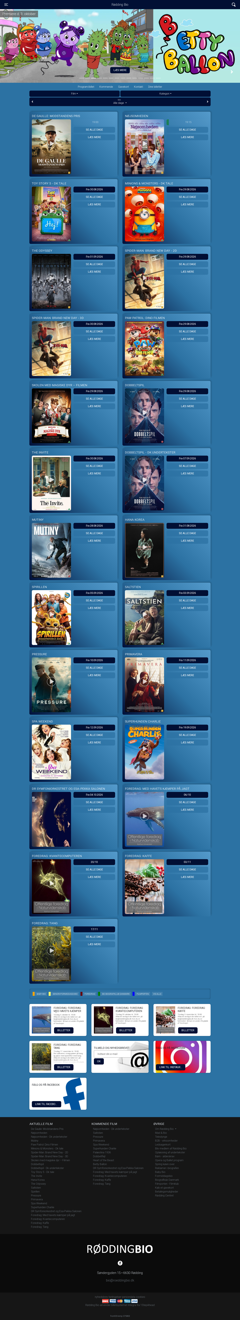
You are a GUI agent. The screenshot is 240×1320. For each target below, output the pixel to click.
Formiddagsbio (164, 1175)
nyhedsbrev (101, 1296)
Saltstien (36, 1187)
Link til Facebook (47, 1104)
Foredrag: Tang (39, 1226)
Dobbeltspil (37, 1164)
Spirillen (35, 1191)
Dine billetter (155, 86)
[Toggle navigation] (234, 4)
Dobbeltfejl (99, 1156)
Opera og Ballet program (169, 1160)
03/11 (187, 862)
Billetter (63, 1030)
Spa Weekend (39, 1203)
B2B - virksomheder (166, 1140)
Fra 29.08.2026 (187, 189)
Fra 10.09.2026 (94, 660)
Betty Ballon (100, 1164)
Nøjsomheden (39, 1132)
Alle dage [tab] (119, 101)
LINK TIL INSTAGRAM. (172, 1067)
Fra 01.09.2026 (94, 256)
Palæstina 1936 (102, 1152)
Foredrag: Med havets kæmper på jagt (53, 1215)
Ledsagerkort (162, 1144)
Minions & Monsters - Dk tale (47, 1148)
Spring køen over (165, 1164)
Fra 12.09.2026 (94, 727)
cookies (140, 1296)
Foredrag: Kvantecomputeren (48, 1219)
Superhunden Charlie (42, 1207)
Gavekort (123, 86)
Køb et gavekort (164, 1187)
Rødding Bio (120, 5)
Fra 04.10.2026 (94, 794)
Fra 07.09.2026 (187, 458)
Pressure (36, 1195)
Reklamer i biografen (167, 1168)
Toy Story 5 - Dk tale (42, 1172)
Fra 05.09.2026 (94, 593)
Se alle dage (94, 129)
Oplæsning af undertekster (170, 1152)
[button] (8, 72)
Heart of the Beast (103, 1160)
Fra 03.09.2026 (187, 593)
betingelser (115, 1296)
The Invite (36, 1175)
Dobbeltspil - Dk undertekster (47, 1168)
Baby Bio (160, 1172)
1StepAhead (147, 1305)
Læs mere (94, 137)
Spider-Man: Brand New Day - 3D (49, 1156)
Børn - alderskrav (165, 1156)
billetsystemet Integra (123, 1305)
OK (99, 1061)
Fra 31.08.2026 (187, 525)
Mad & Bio (161, 1132)
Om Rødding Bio (164, 1128)
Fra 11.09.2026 (187, 660)
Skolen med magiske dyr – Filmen (50, 1160)
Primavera (37, 1199)
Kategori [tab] (164, 93)
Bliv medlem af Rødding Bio (171, 1148)
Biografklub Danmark (167, 1179)
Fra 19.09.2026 (187, 727)
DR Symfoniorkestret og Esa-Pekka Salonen (56, 1211)
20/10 (94, 862)
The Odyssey (38, 1183)
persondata (128, 1296)
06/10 (187, 794)
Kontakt (138, 86)
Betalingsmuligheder (166, 1191)
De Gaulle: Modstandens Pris (47, 1128)
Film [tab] (73, 93)
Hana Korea (38, 1179)
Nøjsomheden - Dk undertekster (49, 1136)
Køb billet (120, 70)
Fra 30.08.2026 (94, 189)
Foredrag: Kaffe (40, 1223)
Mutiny (34, 1140)
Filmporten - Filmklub (167, 1183)
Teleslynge (161, 1136)
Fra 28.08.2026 (94, 525)
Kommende (106, 86)
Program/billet (86, 86)
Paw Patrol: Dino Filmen (44, 1144)
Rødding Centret (164, 1195)
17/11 (94, 929)
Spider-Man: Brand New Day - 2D (49, 1152)
